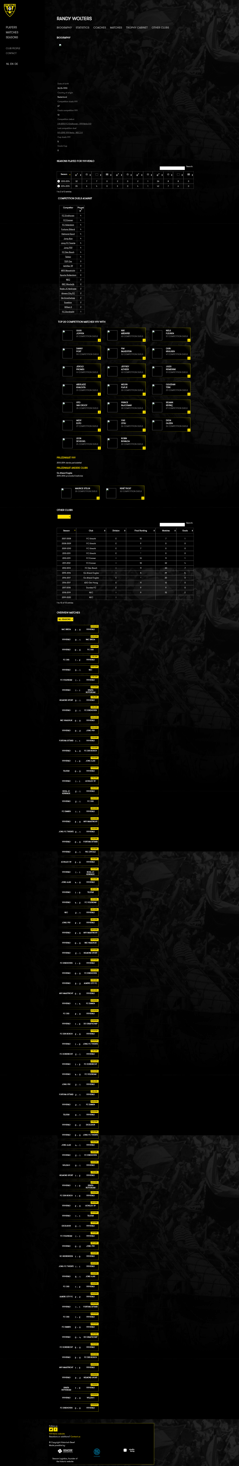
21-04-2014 (94, 1081)
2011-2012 (66, 563)
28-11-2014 (94, 889)
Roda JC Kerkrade (68, 289)
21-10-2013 (94, 1273)
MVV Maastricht (68, 270)
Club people (13, 48)
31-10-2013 (94, 1253)
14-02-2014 (94, 1132)
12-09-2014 (94, 990)
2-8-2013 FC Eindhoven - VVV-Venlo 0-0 (74, 124)
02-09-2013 (94, 1354)
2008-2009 (66, 543)
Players (11, 27)
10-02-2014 (94, 1142)
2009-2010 (66, 548)
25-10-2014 (94, 939)
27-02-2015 (94, 778)
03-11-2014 (94, 919)
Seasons (12, 37)
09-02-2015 (94, 798)
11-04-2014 (94, 1091)
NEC (68, 279)
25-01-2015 (94, 818)
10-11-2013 (94, 1233)
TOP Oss (68, 261)
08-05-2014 (94, 1061)
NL (7, 64)
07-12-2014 (94, 869)
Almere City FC (68, 293)
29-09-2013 (94, 1303)
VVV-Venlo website (57, 1434)
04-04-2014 (94, 1101)
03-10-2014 (94, 950)
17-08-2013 (94, 1384)
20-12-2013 (94, 1182)
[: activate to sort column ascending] (76, 175)
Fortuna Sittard (68, 229)
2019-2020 (66, 597)
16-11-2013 (94, 1222)
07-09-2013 (94, 1344)
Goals (185, 530)
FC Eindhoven (68, 215)
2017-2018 (66, 587)
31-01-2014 (94, 1152)
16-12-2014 (94, 848)
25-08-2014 (94, 1010)
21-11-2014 (94, 899)
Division (116, 530)
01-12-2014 (94, 879)
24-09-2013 (94, 1313)
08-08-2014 (94, 1041)
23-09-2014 (94, 970)
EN (12, 64)
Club (91, 530)
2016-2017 (66, 578)
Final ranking (141, 530)
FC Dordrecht (68, 312)
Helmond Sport (68, 234)
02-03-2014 (94, 1111)
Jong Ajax (68, 238)
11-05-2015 (94, 656)
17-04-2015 (94, 697)
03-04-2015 (94, 727)
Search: (189, 166)
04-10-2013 (94, 1293)
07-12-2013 (94, 1192)
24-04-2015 (94, 687)
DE (16, 64)
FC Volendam (68, 225)
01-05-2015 (94, 677)
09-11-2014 (94, 909)
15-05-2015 (94, 646)
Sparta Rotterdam (68, 275)
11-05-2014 (94, 1051)
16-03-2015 (94, 747)
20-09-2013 (94, 1324)
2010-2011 (66, 553)
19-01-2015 (94, 828)
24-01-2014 (94, 1162)
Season (64, 174)
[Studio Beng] (129, 1451)
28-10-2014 (94, 929)
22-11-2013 (94, 1212)
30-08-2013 (94, 1364)
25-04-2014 (94, 1071)
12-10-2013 (94, 1283)
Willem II (68, 307)
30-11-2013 (94, 1202)
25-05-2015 (94, 626)
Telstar (68, 257)
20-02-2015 (94, 788)
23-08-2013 (94, 1374)
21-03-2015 (94, 737)
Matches (12, 32)
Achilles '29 (68, 266)
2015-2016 (66, 573)
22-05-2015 (94, 636)
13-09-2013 (94, 1334)
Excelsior (68, 302)
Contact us (75, 1436)
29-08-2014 (94, 1000)
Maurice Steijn (82, 488)
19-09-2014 (94, 980)
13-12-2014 (94, 859)
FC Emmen (68, 220)
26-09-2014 (94, 960)
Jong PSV (68, 247)
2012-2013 (66, 568)
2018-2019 (66, 592)
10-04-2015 (94, 707)
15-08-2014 (94, 1030)
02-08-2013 (94, 1404)
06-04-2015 (94, 717)
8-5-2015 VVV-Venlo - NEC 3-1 (70, 132)
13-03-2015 (94, 757)
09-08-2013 (94, 1394)
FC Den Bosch (68, 252)
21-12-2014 (94, 838)
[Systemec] (97, 1456)
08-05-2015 (94, 666)
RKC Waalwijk (68, 284)
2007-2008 (66, 538)
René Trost (125, 488)
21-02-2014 (94, 1121)
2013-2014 (65, 181)
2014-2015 (65, 186)
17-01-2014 (94, 1172)
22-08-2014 (94, 1020)
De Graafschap (68, 298)
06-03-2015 (94, 768)
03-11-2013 (94, 1243)
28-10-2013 (94, 1263)
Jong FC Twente (68, 243)
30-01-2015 (94, 808)
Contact (11, 53)
